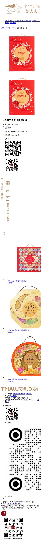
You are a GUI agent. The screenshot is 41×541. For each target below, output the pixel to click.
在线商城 (13, 23)
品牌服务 (28, 21)
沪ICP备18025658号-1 (14, 504)
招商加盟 (35, 21)
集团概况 (11, 21)
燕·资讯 (22, 21)
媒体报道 (22, 394)
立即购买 (8, 128)
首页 (6, 21)
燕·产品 (17, 21)
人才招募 (14, 396)
